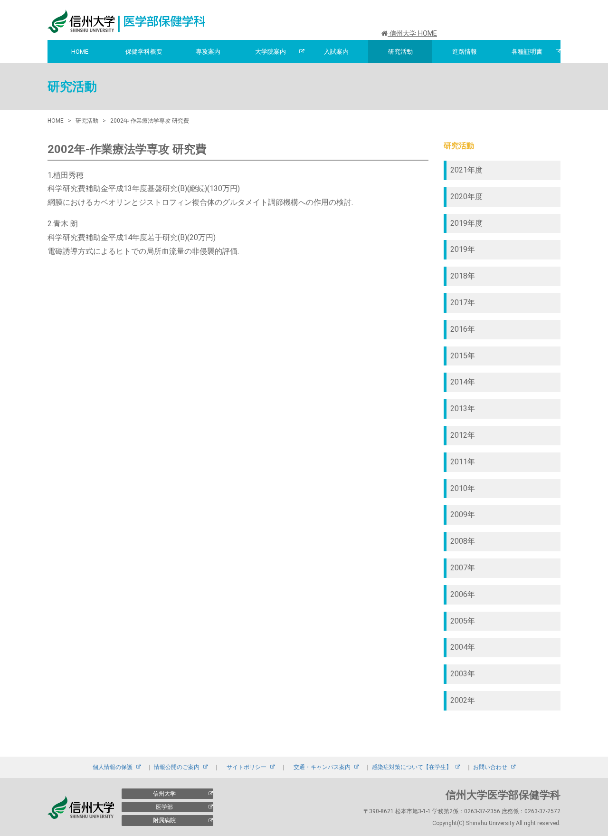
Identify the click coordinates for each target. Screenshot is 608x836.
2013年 (462, 408)
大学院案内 (270, 51)
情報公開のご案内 (177, 767)
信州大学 (164, 793)
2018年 (462, 275)
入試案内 (336, 51)
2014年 (462, 381)
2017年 (462, 302)
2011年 (462, 461)
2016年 (462, 329)
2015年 (462, 355)
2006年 (462, 594)
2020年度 (466, 196)
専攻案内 (208, 51)
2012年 (462, 435)
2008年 (462, 541)
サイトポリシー (246, 767)
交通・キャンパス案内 (322, 767)
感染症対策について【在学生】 (412, 767)
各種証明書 (527, 51)
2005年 (462, 620)
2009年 (462, 514)
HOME (79, 51)
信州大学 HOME (412, 33)
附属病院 (164, 820)
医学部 (164, 807)
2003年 (462, 673)
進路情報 (464, 51)
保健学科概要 (143, 51)
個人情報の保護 (113, 767)
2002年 (462, 700)
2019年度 (466, 223)
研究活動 (400, 51)
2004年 (462, 647)
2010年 (462, 488)
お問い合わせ (490, 767)
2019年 (462, 249)
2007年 (462, 567)
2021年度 (466, 169)
